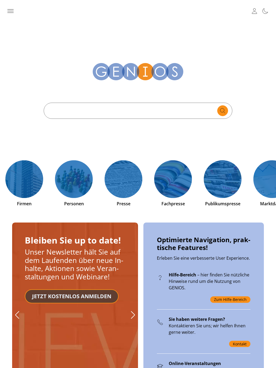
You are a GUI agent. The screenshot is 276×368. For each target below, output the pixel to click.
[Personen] (74, 179)
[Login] (254, 11)
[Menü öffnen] (10, 11)
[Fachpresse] (173, 179)
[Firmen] (24, 179)
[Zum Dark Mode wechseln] (265, 11)
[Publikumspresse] (223, 179)
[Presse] (123, 179)
